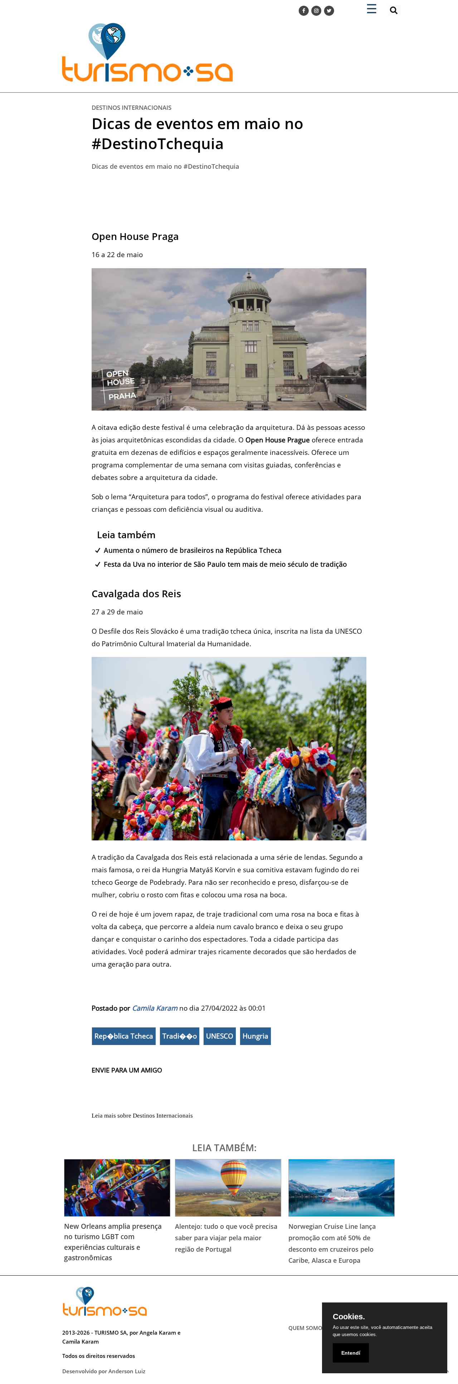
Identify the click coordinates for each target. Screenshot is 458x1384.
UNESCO (219, 1036)
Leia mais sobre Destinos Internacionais (142, 1115)
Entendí (350, 1353)
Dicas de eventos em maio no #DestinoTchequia (197, 133)
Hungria (255, 1036)
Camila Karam (154, 1008)
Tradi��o (179, 1036)
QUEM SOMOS (306, 1327)
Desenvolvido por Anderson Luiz (103, 1371)
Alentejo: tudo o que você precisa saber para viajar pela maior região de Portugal (226, 1237)
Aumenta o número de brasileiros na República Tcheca (193, 550)
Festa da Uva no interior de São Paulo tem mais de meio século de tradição (225, 564)
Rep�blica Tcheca (123, 1036)
